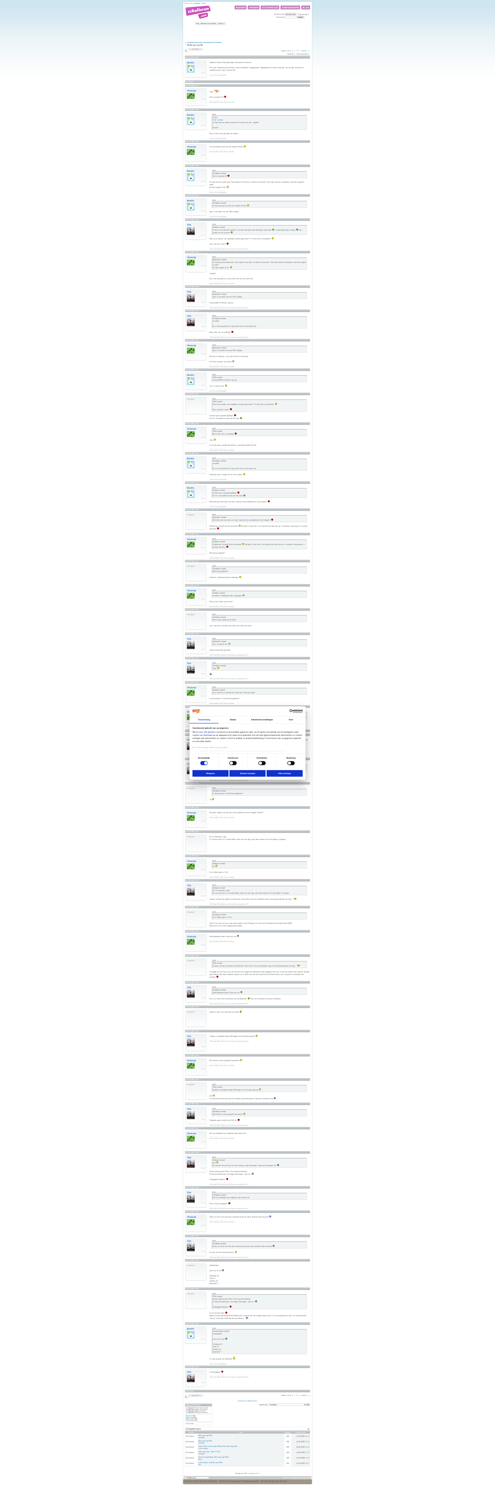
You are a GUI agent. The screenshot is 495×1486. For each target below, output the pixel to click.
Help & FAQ (275, 1481)
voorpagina (197, 3)
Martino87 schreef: (220, 260)
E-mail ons (286, 1478)
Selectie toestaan (247, 773)
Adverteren (224, 1481)
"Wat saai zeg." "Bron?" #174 (209, 1452)
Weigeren (210, 773)
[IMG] (187, 1419)
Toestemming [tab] (204, 720)
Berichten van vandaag (208, 23)
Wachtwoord (280, 17)
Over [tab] (291, 720)
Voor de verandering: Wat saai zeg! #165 (213, 1457)
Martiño (190, 63)
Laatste (304, 51)
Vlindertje (191, 91)
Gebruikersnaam (279, 14)
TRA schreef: (218, 377)
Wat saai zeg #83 (196, 45)
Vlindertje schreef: (219, 173)
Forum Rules (190, 1423)
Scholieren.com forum (195, 42)
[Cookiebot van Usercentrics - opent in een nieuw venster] (291, 711)
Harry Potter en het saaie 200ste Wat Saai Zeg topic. (218, 1446)
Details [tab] (233, 720)
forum (204, 3)
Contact (284, 1481)
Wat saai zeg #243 (205, 1435)
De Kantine (218, 42)
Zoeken (220, 23)
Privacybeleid (235, 1481)
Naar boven (307, 1478)
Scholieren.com (296, 1478)
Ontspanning (208, 42)
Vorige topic (242, 1401)
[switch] (233, 763)
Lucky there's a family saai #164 (210, 1462)
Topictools (290, 54)
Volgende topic (251, 1401)
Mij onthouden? (304, 14)
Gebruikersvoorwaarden (251, 1481)
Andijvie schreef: (219, 227)
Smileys (188, 1417)
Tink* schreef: (218, 120)
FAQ (197, 23)
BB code (188, 1415)
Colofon (265, 1481)
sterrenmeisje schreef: (221, 1331)
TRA (189, 225)
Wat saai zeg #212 (205, 1441)
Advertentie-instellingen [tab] (262, 720)
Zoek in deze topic (302, 54)
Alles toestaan (284, 773)
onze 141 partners (207, 732)
